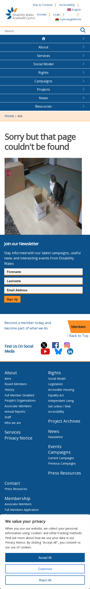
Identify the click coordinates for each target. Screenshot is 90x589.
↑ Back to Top (78, 335)
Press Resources (64, 473)
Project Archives (64, 421)
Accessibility (67, 5)
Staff (8, 417)
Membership (18, 498)
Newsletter (55, 437)
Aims (8, 379)
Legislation (55, 384)
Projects (43, 89)
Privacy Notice (19, 438)
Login (56, 14)
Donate (41, 14)
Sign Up (12, 299)
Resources (43, 106)
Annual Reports (15, 411)
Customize (45, 569)
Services (43, 55)
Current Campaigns (61, 458)
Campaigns (43, 81)
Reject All (45, 580)
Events (55, 446)
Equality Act (56, 395)
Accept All (45, 557)
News (43, 98)
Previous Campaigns (62, 463)
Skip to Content (42, 5)
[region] (45, 551)
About (43, 47)
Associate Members (18, 406)
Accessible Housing (61, 390)
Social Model (43, 64)
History (9, 390)
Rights (43, 72)
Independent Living (61, 401)
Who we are (13, 423)
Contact (12, 483)
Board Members (16, 384)
